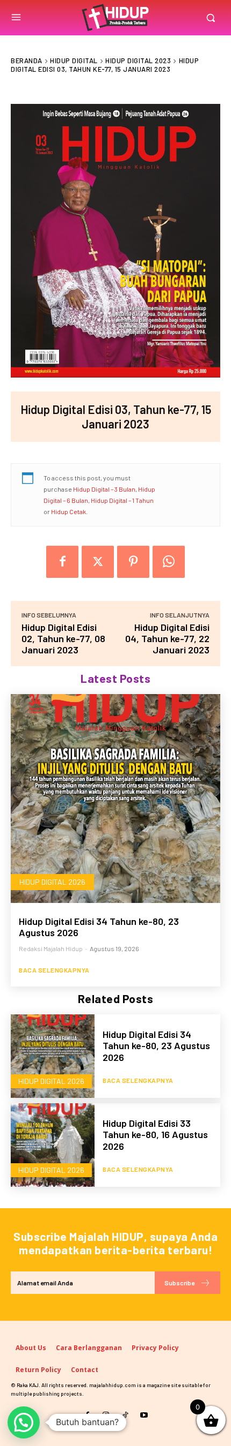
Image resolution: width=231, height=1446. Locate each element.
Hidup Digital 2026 (52, 881)
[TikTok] (125, 1415)
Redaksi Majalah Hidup (51, 948)
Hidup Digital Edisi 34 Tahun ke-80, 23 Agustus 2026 (99, 927)
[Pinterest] (133, 562)
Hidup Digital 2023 (138, 60)
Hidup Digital (74, 60)
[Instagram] (106, 1415)
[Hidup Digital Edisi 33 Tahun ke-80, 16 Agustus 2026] (53, 1145)
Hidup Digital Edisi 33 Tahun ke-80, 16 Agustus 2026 (155, 1134)
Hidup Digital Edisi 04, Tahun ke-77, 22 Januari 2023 (167, 638)
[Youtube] (143, 1415)
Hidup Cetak (68, 511)
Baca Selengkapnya (54, 970)
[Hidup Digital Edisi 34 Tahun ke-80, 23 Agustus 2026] (115, 798)
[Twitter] (98, 562)
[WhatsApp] (169, 562)
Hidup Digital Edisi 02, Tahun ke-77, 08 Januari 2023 (63, 638)
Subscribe (179, 1282)
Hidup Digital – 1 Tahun (122, 500)
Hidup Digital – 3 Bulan (104, 489)
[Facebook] (62, 562)
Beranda (26, 60)
